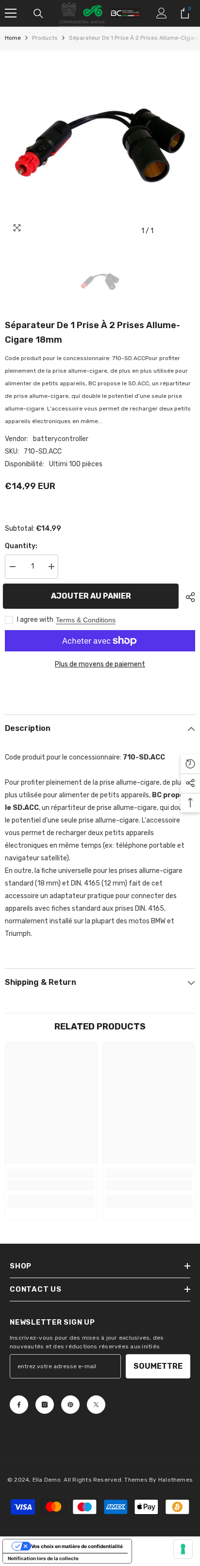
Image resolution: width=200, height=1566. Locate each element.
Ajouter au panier (94, 596)
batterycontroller (60, 439)
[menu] (11, 13)
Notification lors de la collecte (43, 1558)
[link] (51, 1185)
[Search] (38, 13)
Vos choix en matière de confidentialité (77, 1546)
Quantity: (21, 546)
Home (13, 37)
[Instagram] (44, 1404)
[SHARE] (188, 597)
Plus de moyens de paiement (100, 664)
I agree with (35, 620)
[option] (100, 145)
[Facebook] (19, 1404)
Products (45, 37)
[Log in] (161, 13)
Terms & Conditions (86, 620)
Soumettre (158, 1366)
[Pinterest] (70, 1404)
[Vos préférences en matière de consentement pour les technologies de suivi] (183, 1549)
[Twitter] (96, 1404)
